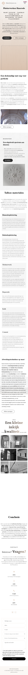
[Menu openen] (24, 3)
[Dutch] (24, 1)
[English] (25, 1)
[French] (26, 1)
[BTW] (14, 600)
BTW (14, 603)
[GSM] (14, 581)
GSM (14, 584)
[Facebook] (12, 612)
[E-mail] (14, 590)
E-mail (14, 594)
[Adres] (14, 571)
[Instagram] (15, 612)
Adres (14, 575)
